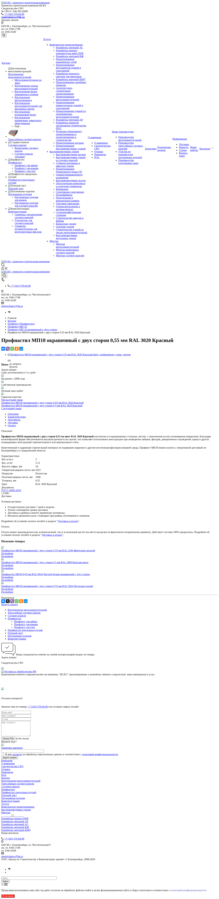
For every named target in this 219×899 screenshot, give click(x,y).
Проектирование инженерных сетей (66, 60)
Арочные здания (65, 226)
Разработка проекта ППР (15, 818)
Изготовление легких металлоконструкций (26, 87)
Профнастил (15, 162)
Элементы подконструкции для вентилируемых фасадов (28, 229)
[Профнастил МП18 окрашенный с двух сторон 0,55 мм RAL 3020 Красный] (69, 354)
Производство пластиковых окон (128, 161)
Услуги (47, 39)
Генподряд (150, 148)
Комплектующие (17, 211)
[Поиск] (3, 35)
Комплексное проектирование (66, 44)
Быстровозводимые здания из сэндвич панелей (70, 159)
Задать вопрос (10, 757)
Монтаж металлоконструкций (67, 245)
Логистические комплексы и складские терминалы (70, 185)
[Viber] (8, 349)
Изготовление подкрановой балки (25, 113)
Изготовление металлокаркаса (23, 99)
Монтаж (54, 241)
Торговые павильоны (67, 203)
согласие (17, 754)
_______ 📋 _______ (12, 815)
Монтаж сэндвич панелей (70, 255)
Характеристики (17, 416)
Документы (14, 419)
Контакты (204, 148)
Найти (5, 881)
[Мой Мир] (21, 349)
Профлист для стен (25, 171)
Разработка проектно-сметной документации (69, 75)
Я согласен (8, 896)
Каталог (6, 63)
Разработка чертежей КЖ (70, 56)
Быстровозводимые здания (64, 151)
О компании (94, 137)
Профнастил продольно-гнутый (25, 630)
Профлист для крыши (26, 168)
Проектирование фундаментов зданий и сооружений (68, 68)
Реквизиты (100, 154)
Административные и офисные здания (68, 164)
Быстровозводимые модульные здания (66, 237)
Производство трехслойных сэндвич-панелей (130, 146)
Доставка (184, 144)
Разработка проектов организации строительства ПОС (71, 125)
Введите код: (9, 741)
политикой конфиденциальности (100, 754)
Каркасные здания (66, 223)
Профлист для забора (26, 165)
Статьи (183, 150)
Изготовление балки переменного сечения (26, 93)
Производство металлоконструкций (129, 138)
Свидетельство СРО (12, 766)
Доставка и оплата (68, 521)
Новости (183, 147)
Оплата (12, 425)
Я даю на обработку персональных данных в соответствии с (61, 754)
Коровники (62, 189)
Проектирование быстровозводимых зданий (71, 147)
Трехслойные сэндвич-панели (24, 139)
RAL (97, 157)
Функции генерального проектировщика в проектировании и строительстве (69, 135)
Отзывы (98, 151)
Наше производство (123, 131)
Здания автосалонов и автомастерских (68, 208)
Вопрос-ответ (183, 154)
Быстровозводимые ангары (71, 154)
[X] (8, 601)
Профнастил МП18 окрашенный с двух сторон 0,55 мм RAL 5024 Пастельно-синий (47, 586)
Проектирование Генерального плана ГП (69, 170)
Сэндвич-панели (17, 145)
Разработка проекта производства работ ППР (70, 52)
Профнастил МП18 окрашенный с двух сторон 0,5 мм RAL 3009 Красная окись (44, 562)
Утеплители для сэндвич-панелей (24, 222)
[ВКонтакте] (3, 349)
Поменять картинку (12, 747)
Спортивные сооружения (70, 192)
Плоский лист (16, 188)
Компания (6, 760)
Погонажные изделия (20, 194)
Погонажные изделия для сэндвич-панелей (26, 204)
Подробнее (7, 553)
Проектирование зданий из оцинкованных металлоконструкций (71, 114)
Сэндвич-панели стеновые (24, 155)
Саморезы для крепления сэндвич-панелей (28, 216)
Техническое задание (164, 148)
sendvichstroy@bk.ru (12, 306)
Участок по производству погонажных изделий (130, 154)
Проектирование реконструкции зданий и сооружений (69, 105)
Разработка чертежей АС (69, 47)
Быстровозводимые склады (71, 180)
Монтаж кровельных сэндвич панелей (67, 251)
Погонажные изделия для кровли (26, 198)
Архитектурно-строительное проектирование (65, 91)
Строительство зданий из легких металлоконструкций (71, 231)
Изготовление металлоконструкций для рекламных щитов (28, 106)
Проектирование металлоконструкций (67, 98)
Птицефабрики (64, 195)
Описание (13, 414)
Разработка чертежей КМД (70, 79)
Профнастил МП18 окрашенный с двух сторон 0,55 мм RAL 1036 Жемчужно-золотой (48, 550)
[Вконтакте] (9, 312)
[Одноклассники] (17, 349)
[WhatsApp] (12, 349)
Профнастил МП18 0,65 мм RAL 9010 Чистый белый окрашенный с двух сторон (45, 574)
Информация (180, 139)
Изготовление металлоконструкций (19, 75)
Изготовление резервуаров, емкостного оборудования (28, 120)
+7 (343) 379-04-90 (14, 14)
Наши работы (194, 148)
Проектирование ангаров (70, 143)
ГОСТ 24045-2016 (11, 490)
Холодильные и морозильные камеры (67, 199)
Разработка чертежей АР (69, 119)
